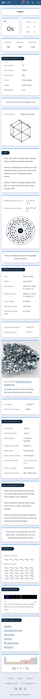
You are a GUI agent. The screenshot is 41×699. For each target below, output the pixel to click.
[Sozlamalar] (27, 2)
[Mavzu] (32, 2)
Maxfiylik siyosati (11, 683)
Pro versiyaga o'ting (28, 683)
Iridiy (27, 668)
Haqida (20, 678)
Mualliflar (30, 678)
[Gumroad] (25, 689)
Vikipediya (7, 626)
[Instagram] (20, 689)
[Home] (3, 2)
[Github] (16, 689)
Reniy (14, 668)
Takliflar (11, 678)
